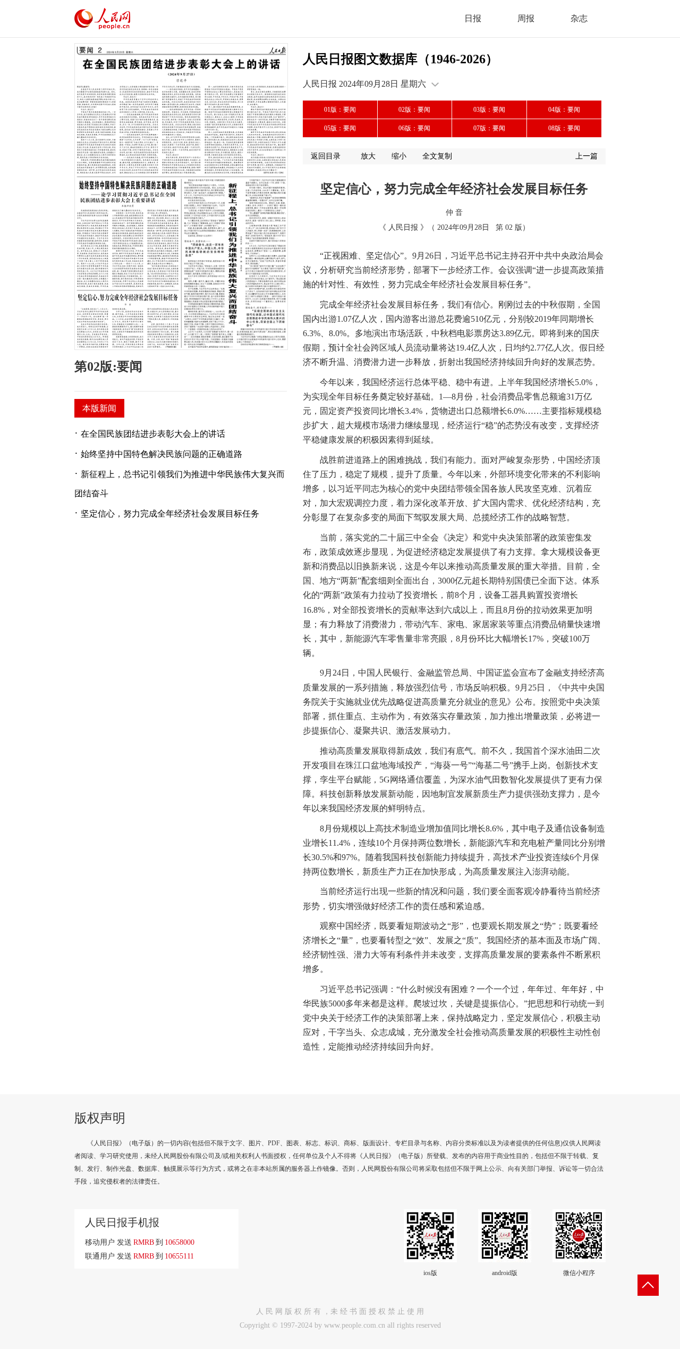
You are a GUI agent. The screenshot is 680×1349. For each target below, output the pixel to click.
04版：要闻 (564, 109)
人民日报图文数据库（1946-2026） (400, 59)
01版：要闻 (340, 109)
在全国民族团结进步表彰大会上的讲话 (153, 433)
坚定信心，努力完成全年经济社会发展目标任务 (170, 513)
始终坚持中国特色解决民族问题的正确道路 (161, 454)
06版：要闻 (414, 128)
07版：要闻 (489, 128)
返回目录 (326, 156)
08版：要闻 (564, 128)
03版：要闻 (489, 109)
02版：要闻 (414, 109)
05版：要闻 (340, 128)
